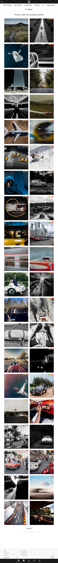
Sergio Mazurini (16, 78)
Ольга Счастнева (42, 484)
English (8, 557)
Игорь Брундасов (41, 306)
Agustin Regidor (16, 179)
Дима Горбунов (16, 255)
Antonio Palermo (42, 52)
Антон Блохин (16, 52)
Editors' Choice (28, 5)
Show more (29, 528)
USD (17, 557)
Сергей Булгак (41, 230)
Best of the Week (8, 5)
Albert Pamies (16, 306)
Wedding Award (51, 5)
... (36, 532)
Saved (43, 5)
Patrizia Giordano (41, 433)
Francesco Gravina (16, 408)
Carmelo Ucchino (16, 433)
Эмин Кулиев (16, 154)
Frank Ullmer (42, 509)
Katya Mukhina (16, 281)
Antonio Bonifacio (41, 205)
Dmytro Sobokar (16, 509)
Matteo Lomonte (42, 128)
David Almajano (42, 357)
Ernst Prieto (42, 382)
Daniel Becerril (41, 255)
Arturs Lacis (42, 27)
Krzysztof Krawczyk (16, 128)
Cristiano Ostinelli (41, 331)
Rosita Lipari (16, 331)
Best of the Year (18, 5)
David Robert (16, 103)
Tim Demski (42, 103)
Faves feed (36, 5)
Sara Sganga (42, 408)
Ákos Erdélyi (42, 179)
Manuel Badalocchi (16, 230)
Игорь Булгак (16, 27)
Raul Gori (16, 484)
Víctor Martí (16, 382)
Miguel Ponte (41, 78)
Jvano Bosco (16, 205)
